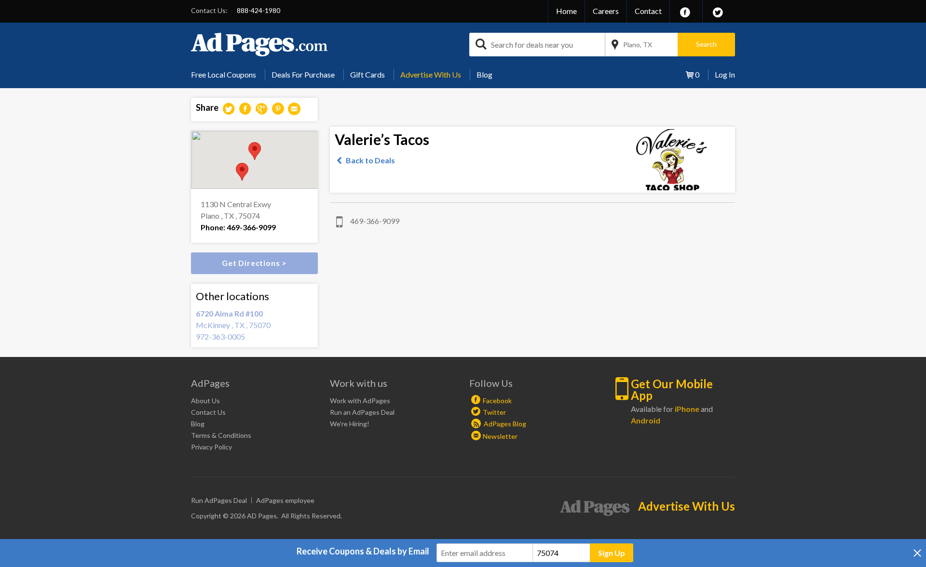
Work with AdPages (360, 400)
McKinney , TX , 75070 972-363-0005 (233, 325)
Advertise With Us (430, 74)
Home (566, 10)
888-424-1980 (258, 10)
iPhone (687, 408)
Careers (606, 10)
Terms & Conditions (221, 435)
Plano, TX (637, 44)
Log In (725, 74)
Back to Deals (370, 160)
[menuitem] (227, 74)
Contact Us (208, 412)
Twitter (494, 412)
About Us (205, 400)
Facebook (497, 400)
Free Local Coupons (223, 74)
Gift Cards (367, 74)
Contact (648, 10)
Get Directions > (254, 262)
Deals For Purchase (303, 74)
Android (645, 420)
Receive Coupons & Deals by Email (363, 551)
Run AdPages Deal (219, 500)
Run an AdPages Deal (362, 412)
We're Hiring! (349, 424)
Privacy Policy (211, 447)
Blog (484, 74)
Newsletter (500, 436)
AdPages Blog (504, 424)
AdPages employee (285, 500)
